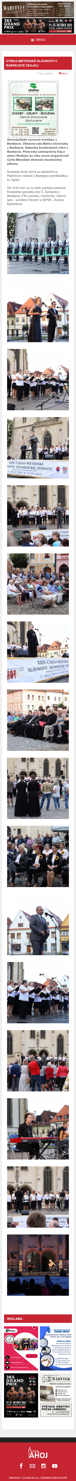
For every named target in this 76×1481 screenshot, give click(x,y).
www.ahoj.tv (14, 1477)
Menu (40, 39)
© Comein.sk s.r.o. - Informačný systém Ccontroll (44, 1477)
